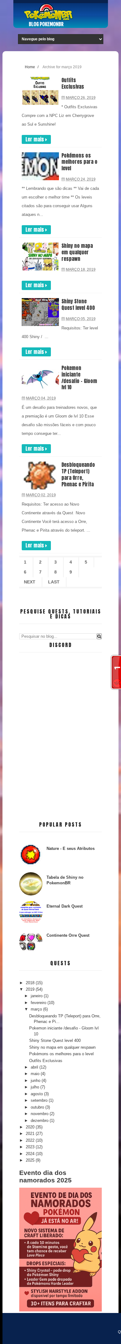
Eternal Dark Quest (65, 906)
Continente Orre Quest (68, 935)
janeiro (37, 995)
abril (35, 1067)
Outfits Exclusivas (72, 83)
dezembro (40, 1120)
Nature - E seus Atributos (71, 848)
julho (35, 1087)
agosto (37, 1094)
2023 (31, 1147)
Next (29, 581)
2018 (31, 982)
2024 (31, 1153)
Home (30, 67)
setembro (40, 1100)
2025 (31, 1160)
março (37, 1009)
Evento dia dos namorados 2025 (45, 1176)
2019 (31, 989)
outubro (38, 1107)
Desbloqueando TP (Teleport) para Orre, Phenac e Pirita (78, 474)
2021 (31, 1133)
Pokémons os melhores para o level (79, 162)
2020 (31, 1127)
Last (54, 581)
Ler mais (35, 139)
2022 (31, 1140)
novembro (40, 1113)
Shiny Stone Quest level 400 (78, 304)
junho (36, 1080)
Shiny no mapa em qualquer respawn (77, 252)
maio (36, 1073)
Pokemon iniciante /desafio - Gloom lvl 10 (79, 377)
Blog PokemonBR (46, 24)
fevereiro (39, 1002)
